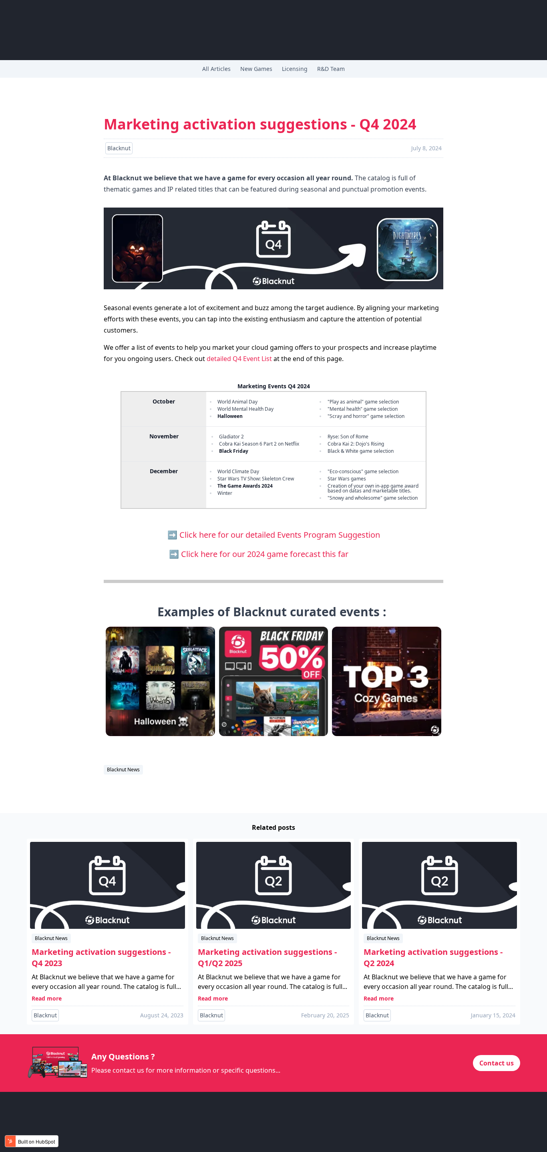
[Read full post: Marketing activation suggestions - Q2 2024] (439, 885)
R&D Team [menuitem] (331, 69)
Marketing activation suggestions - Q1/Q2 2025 (267, 957)
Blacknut (45, 1015)
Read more (47, 998)
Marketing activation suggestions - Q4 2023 (101, 957)
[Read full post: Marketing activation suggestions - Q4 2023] (107, 885)
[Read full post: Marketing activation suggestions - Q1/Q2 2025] (273, 885)
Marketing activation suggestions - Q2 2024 (433, 957)
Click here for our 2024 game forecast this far (279, 554)
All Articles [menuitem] (216, 69)
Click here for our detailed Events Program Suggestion (279, 534)
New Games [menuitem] (256, 69)
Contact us (496, 1063)
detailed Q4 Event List (239, 358)
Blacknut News (123, 769)
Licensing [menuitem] (295, 69)
